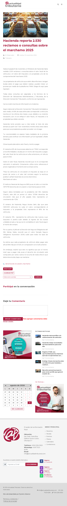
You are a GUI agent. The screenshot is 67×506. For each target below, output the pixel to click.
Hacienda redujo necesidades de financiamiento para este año (52, 344)
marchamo (26, 264)
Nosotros (49, 431)
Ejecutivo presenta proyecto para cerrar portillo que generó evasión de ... (52, 372)
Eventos (49, 436)
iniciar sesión (8, 321)
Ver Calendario (17, 409)
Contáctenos (50, 444)
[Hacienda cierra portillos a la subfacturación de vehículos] (38, 336)
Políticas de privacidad (10, 501)
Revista (48, 434)
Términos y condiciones (10, 499)
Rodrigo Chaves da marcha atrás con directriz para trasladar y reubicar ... (53, 363)
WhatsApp (8, 269)
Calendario (50, 442)
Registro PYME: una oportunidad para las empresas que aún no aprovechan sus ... (52, 353)
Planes (48, 439)
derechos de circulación (13, 264)
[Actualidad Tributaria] (13, 4)
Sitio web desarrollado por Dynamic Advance (16, 494)
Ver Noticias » (39, 382)
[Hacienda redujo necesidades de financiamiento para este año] (38, 343)
